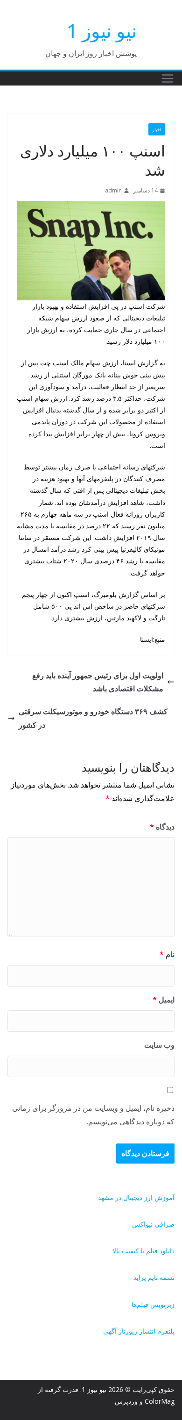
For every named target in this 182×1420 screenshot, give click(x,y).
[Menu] (168, 78)
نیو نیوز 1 (102, 30)
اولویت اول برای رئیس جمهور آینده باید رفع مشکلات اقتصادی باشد (97, 682)
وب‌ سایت (159, 1045)
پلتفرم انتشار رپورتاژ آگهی (139, 1331)
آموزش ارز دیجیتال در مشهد (136, 1197)
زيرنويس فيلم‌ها (153, 1304)
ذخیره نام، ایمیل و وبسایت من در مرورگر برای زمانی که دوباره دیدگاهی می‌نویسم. (93, 1115)
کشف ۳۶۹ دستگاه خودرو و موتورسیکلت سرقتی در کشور (93, 718)
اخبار (156, 129)
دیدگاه (162, 827)
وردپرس (126, 1401)
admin (113, 190)
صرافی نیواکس (153, 1224)
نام (167, 954)
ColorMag (160, 1401)
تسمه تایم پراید (154, 1277)
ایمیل (164, 999)
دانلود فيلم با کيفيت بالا (143, 1250)
